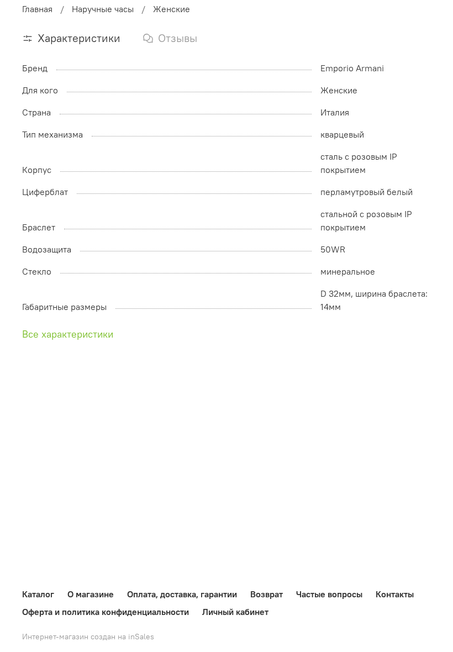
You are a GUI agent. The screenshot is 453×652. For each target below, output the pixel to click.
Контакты (395, 594)
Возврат (266, 594)
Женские (171, 8)
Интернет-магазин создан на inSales (88, 637)
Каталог (38, 594)
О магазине (90, 594)
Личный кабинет (235, 611)
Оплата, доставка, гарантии (182, 594)
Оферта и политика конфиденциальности (105, 611)
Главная (37, 8)
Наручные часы (103, 8)
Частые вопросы (329, 594)
